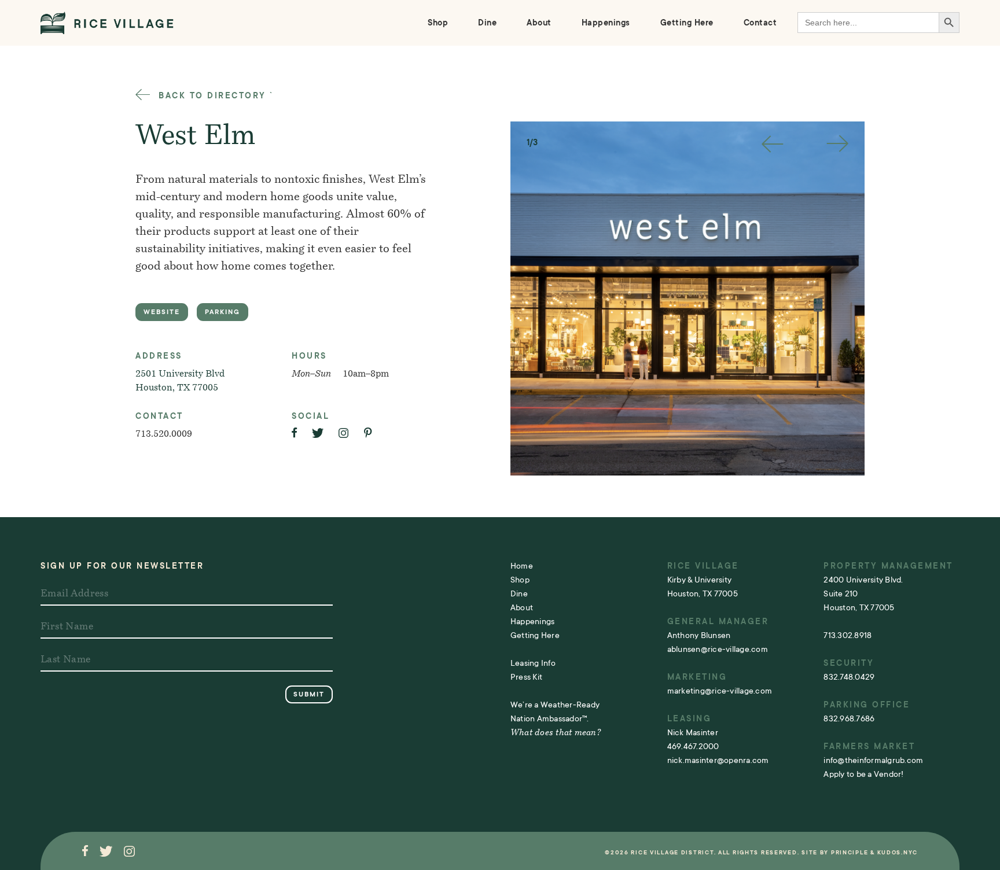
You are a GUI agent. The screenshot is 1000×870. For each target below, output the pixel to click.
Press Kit (526, 676)
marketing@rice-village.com (720, 690)
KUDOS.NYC (897, 852)
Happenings (606, 22)
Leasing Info (533, 663)
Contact (760, 22)
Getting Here (687, 22)
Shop (438, 22)
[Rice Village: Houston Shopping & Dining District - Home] (107, 23)
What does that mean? (555, 733)
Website (162, 312)
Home (521, 565)
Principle (849, 852)
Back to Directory (210, 95)
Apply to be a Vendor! (863, 774)
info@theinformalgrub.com (873, 760)
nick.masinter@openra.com (718, 760)
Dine (487, 22)
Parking (222, 312)
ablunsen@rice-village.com (717, 649)
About (539, 22)
